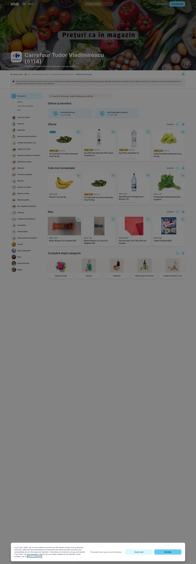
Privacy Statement (35, 556)
